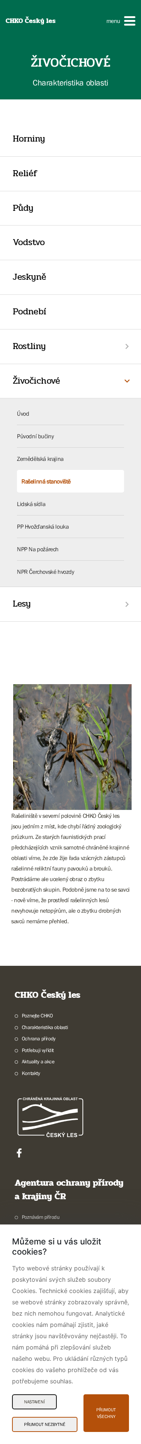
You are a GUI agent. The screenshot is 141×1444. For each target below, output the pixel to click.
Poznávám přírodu (40, 1217)
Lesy (22, 604)
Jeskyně (29, 277)
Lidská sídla (31, 503)
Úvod (23, 413)
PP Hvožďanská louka (42, 526)
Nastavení (34, 1401)
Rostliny (29, 346)
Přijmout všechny (106, 1413)
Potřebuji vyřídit (38, 1050)
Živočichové (36, 381)
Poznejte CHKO (37, 1015)
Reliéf (25, 173)
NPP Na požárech (38, 549)
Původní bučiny (35, 436)
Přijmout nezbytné (44, 1424)
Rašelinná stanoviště (46, 481)
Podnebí (29, 312)
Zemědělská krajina (40, 458)
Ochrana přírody (39, 1038)
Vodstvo (29, 242)
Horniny (29, 139)
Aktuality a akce (38, 1061)
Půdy (23, 208)
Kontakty (31, 1073)
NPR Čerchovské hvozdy (45, 571)
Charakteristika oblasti (45, 1027)
